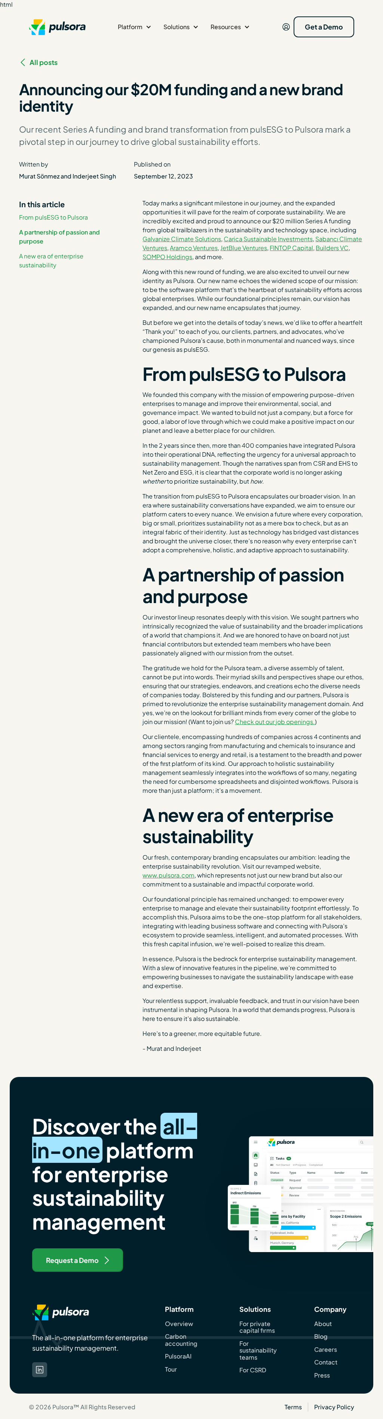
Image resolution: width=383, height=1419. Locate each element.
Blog (321, 1336)
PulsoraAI (178, 1356)
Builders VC (332, 248)
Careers (325, 1349)
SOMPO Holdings (167, 257)
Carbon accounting (181, 1340)
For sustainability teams (258, 1350)
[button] (134, 26)
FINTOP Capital (291, 248)
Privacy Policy (334, 1407)
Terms (293, 1407)
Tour (171, 1369)
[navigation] (57, 27)
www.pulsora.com (168, 875)
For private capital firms (257, 1327)
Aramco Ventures (194, 248)
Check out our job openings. (275, 722)
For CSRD (252, 1370)
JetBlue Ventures (243, 248)
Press (322, 1375)
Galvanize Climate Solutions (182, 239)
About (323, 1323)
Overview (179, 1323)
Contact (325, 1362)
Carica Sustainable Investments (268, 239)
